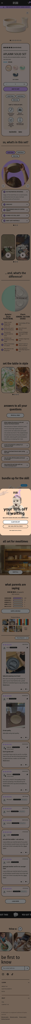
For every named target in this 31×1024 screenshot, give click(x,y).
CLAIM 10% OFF (15, 522)
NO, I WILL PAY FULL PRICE (15, 526)
